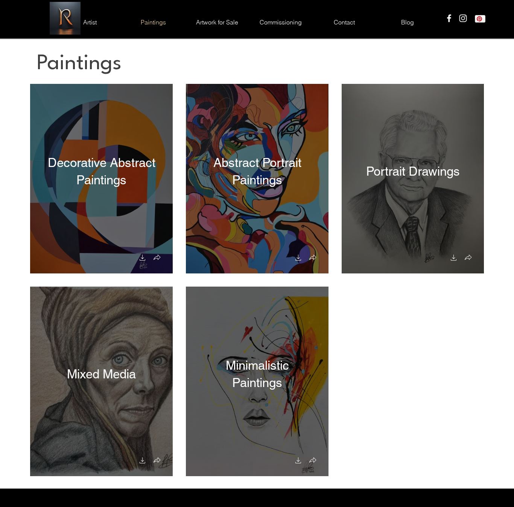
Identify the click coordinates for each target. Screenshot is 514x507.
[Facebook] (449, 18)
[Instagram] (463, 18)
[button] (142, 258)
